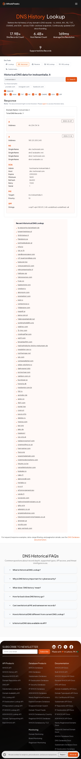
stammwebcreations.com (28, 460)
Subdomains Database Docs (66, 745)
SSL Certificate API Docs (64, 697)
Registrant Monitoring (37, 742)
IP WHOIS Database (37, 689)
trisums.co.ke (23, 463)
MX (36, 94)
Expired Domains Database (39, 701)
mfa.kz (20, 247)
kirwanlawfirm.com (25, 342)
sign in (44, 104)
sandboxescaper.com (26, 254)
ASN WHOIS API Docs (63, 718)
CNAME (44, 94)
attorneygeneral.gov (26, 490)
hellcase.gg (22, 273)
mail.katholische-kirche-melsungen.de (33, 345)
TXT (22, 94)
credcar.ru (22, 288)
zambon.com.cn (24, 376)
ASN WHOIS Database (38, 693)
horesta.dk (22, 384)
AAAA (14, 94)
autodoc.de (22, 395)
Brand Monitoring (35, 738)
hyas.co (21, 281)
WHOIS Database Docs (64, 736)
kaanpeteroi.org (24, 285)
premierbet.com (24, 296)
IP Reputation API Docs (64, 706)
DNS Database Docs (63, 740)
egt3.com (22, 338)
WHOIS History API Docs (64, 676)
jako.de (21, 429)
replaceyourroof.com (26, 441)
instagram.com (24, 87)
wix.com (21, 357)
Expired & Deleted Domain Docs (65, 730)
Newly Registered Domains (39, 697)
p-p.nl (20, 486)
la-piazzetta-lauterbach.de (28, 228)
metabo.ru (22, 482)
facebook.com (38, 87)
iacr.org (21, 425)
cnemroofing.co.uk (25, 444)
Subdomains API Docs (63, 701)
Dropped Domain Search (38, 706)
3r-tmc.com (22, 330)
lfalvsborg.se (23, 239)
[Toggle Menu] (76, 4)
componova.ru (23, 304)
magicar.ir (21, 433)
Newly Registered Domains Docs (65, 724)
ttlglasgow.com (24, 307)
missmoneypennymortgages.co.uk (31, 517)
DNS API (5, 685)
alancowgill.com (24, 479)
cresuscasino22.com (26, 266)
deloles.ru (22, 418)
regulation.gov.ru (24, 349)
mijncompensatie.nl (25, 269)
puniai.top (22, 406)
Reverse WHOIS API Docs (65, 680)
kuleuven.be (22, 262)
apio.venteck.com (25, 528)
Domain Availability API (11, 693)
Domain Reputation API (11, 680)
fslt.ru (20, 391)
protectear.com (24, 372)
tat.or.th (21, 250)
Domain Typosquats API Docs (66, 693)
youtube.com (10, 87)
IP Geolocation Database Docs (65, 750)
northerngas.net (24, 353)
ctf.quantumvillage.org (27, 258)
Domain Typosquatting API (12, 718)
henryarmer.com (24, 448)
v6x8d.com (22, 524)
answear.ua (22, 520)
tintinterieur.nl (23, 235)
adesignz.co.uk (24, 509)
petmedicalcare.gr (25, 243)
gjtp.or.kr (21, 505)
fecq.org (21, 452)
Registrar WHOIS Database (39, 718)
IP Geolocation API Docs (64, 710)
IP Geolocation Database (39, 680)
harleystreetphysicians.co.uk (29, 501)
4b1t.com (21, 403)
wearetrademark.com (26, 456)
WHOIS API (6, 668)
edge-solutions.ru (25, 364)
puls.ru (20, 300)
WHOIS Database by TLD (39, 723)
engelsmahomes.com (26, 513)
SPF (60, 94)
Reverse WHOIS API (10, 676)
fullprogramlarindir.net (26, 319)
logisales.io (22, 471)
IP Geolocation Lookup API (12, 701)
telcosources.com (25, 277)
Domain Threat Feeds (37, 710)
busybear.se (23, 380)
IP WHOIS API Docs (62, 714)
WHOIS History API (9, 672)
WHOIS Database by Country (40, 714)
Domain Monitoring (36, 734)
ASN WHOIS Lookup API (11, 714)
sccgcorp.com (23, 498)
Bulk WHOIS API (8, 723)
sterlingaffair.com (24, 334)
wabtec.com (23, 326)
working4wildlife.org (26, 323)
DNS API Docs (60, 685)
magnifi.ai (21, 311)
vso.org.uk (22, 437)
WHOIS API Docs (61, 668)
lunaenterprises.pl (25, 231)
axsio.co (21, 399)
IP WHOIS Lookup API (11, 710)
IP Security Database (37, 685)
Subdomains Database (38, 676)
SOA (53, 94)
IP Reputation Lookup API (12, 706)
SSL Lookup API (8, 697)
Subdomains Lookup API (11, 689)
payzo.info (22, 414)
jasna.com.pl (23, 315)
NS (29, 94)
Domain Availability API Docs (66, 689)
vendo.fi (21, 494)
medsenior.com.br (25, 387)
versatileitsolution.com (27, 467)
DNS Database (34, 672)
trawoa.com (22, 422)
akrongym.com (23, 292)
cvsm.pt (21, 410)
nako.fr (20, 475)
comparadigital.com (25, 361)
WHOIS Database (36, 668)
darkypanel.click (24, 368)
